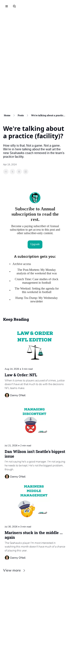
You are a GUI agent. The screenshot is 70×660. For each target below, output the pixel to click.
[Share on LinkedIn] (25, 171)
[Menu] (6, 6)
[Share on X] (12, 171)
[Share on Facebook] (6, 171)
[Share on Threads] (19, 171)
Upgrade (35, 244)
